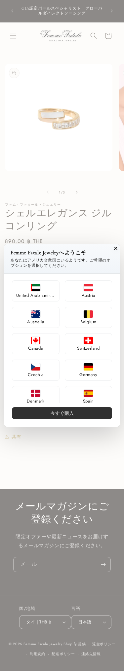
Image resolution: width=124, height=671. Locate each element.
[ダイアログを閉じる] (115, 248)
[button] (36, 290)
